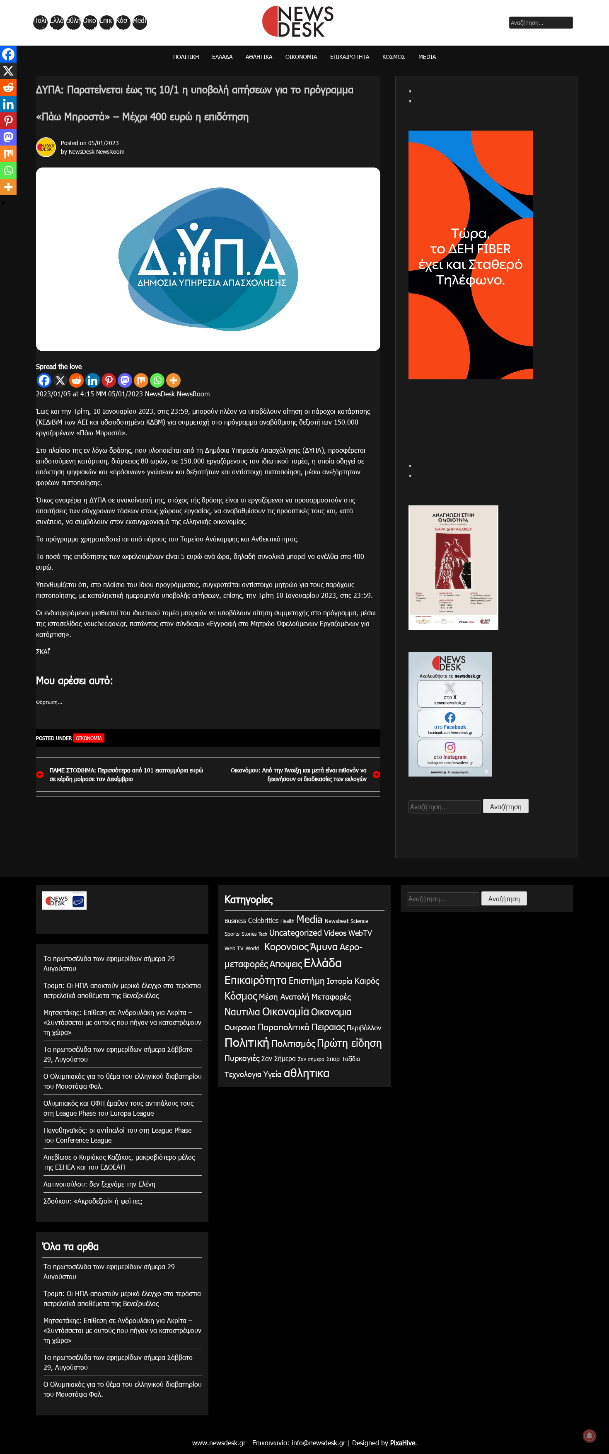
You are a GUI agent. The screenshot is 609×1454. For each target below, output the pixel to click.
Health (287, 921)
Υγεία (272, 1073)
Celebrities (263, 920)
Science (359, 921)
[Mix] (141, 380)
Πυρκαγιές (242, 1057)
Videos (335, 932)
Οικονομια (331, 1011)
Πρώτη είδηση (349, 1042)
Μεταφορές (331, 996)
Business (235, 921)
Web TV (234, 948)
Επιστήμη (307, 980)
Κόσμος (121, 23)
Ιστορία (340, 980)
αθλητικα (73, 23)
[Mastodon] (125, 380)
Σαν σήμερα (311, 1059)
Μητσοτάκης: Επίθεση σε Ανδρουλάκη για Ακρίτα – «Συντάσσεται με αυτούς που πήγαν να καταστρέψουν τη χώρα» (122, 1022)
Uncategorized (295, 932)
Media (139, 23)
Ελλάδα (57, 23)
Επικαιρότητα (106, 23)
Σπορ (333, 1059)
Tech (263, 934)
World (252, 948)
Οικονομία (89, 23)
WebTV (360, 932)
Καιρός (367, 980)
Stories (249, 933)
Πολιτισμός (293, 1043)
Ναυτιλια (242, 1011)
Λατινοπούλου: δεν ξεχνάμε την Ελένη (99, 1184)
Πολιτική (39, 23)
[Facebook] (44, 380)
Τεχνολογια (243, 1074)
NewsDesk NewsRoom (97, 151)
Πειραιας (328, 1026)
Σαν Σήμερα (278, 1058)
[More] (173, 380)
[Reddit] (76, 380)
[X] (60, 380)
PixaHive (402, 1442)
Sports (232, 933)
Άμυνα (324, 946)
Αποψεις (286, 963)
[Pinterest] (109, 380)
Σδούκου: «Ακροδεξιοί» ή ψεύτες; (93, 1201)
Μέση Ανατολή (284, 996)
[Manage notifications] (589, 1435)
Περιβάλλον (364, 1027)
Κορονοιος (284, 946)
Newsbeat (336, 921)
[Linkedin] (92, 380)
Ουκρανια (240, 1027)
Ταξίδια (351, 1059)
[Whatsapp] (157, 380)
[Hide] (3, 203)
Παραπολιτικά (283, 1026)
